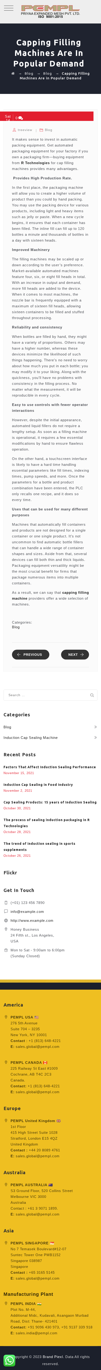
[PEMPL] (50, 11)
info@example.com (27, 912)
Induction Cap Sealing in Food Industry (38, 785)
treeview (25, 130)
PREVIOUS (32, 654)
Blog (48, 130)
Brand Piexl (53, 1357)
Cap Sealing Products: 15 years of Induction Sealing (50, 802)
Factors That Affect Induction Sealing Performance (50, 767)
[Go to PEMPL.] (13, 73)
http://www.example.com (32, 920)
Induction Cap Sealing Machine (31, 738)
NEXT (73, 654)
